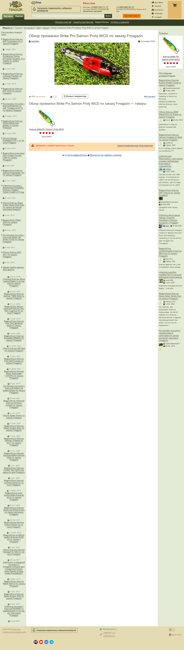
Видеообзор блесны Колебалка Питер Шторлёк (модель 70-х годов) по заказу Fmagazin (14, 58)
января (46, 27)
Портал (19, 16)
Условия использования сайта (14, 632)
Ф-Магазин (16, 629)
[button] (36, 642)
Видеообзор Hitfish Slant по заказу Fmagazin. (12, 222)
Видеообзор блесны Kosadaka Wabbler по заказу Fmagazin (14, 338)
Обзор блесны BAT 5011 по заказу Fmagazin (12, 254)
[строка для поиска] (67, 16)
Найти (108, 16)
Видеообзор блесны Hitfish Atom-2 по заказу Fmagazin (14, 583)
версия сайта (176, 634)
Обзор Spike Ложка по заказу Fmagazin (14, 416)
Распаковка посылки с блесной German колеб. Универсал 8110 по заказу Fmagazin (13, 107)
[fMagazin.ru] (16, 6)
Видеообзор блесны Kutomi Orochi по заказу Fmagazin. (14, 524)
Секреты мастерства (83, 22)
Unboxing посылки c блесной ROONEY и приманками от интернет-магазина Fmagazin (14, 610)
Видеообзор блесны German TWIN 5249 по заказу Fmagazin (14, 296)
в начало (150, 96)
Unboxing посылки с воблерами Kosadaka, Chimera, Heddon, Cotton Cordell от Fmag (13, 189)
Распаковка (29, 27)
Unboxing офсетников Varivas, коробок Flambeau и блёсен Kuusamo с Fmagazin (169, 219)
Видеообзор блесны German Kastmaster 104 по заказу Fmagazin (13, 172)
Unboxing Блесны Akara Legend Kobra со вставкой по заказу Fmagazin (14, 282)
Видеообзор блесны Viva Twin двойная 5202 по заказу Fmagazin (14, 324)
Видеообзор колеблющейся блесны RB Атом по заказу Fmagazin (170, 252)
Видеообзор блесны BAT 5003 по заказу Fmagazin (13, 91)
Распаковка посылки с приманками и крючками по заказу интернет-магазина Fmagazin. (170, 335)
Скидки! (158, 17)
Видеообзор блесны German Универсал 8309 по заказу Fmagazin (170, 137)
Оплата (158, 6)
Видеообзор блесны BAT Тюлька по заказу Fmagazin (169, 193)
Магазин (8, 16)
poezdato (35, 41)
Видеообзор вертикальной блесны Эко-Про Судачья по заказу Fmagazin (14, 309)
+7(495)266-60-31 (125, 6)
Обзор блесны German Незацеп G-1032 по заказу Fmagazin (14, 552)
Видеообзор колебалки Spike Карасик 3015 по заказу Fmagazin (14, 496)
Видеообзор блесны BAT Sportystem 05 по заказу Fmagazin (13, 41)
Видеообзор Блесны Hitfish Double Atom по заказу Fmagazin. (14, 428)
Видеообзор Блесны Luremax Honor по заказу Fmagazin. (14, 482)
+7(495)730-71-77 (99, 6)
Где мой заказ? (131, 16)
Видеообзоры (102, 22)
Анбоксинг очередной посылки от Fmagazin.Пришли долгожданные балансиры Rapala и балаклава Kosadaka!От (14, 567)
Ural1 (167, 225)
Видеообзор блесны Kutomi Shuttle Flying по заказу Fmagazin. (170, 83)
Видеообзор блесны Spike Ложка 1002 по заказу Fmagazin (14, 596)
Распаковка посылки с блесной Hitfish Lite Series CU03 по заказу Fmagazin (13, 238)
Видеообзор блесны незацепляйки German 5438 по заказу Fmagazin (14, 456)
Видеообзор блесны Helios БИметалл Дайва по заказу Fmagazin (13, 124)
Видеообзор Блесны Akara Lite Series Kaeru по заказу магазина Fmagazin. (14, 511)
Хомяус (168, 169)
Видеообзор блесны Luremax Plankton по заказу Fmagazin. (13, 76)
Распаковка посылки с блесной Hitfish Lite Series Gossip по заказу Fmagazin (14, 389)
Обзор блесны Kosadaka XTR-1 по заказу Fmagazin (13, 140)
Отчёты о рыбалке (120, 22)
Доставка (159, 2)
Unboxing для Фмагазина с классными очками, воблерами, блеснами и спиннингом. (171, 161)
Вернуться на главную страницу (106, 155)
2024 (38, 27)
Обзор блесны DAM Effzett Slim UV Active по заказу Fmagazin (170, 114)
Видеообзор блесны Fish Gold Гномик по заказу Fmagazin (14, 361)
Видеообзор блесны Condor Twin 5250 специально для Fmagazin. (14, 470)
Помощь (158, 13)
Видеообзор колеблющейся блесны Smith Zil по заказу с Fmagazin (14, 538)
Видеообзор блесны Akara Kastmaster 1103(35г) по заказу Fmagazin (14, 374)
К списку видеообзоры (76, 155)
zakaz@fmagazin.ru (110, 629)
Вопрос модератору (76, 96)
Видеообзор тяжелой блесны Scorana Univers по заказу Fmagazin (14, 404)
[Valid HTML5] (170, 630)
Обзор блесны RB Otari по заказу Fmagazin (14, 349)
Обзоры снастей (63, 22)
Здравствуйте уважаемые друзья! (13, 268)
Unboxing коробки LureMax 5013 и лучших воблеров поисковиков (170, 275)
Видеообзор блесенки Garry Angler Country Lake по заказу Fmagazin (13, 156)
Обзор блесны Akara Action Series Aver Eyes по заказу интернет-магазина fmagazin (13, 206)
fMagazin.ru (8, 27)
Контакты (159, 9)
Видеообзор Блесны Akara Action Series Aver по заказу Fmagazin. (170, 296)
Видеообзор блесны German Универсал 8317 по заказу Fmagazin (14, 441)
